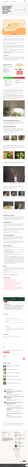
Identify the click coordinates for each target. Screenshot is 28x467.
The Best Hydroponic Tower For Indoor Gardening (12, 376)
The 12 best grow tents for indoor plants (21, 446)
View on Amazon (19, 71)
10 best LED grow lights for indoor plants (9, 289)
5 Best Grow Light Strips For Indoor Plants (9, 280)
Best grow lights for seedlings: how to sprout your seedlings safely (13, 287)
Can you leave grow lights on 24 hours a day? (13, 212)
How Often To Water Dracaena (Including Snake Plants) (13, 372)
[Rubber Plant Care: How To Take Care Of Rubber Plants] (4, 366)
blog (24, 9)
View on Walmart (19, 73)
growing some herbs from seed (9, 146)
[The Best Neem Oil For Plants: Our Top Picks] (16, 435)
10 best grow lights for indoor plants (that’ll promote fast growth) (21, 439)
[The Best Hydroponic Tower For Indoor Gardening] (4, 376)
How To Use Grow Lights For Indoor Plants (9, 279)
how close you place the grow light (14, 232)
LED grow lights (11, 239)
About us (9, 433)
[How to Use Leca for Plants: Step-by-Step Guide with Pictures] (4, 379)
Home (22, 9)
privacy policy (24, 465)
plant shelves (22, 96)
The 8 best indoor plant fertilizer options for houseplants (21, 443)
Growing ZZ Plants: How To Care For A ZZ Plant (12, 369)
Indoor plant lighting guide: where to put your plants (11, 284)
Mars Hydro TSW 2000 (7, 267)
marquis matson (6, 36)
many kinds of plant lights (9, 93)
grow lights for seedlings (10, 147)
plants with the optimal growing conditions (12, 217)
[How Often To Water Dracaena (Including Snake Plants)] (4, 373)
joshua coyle (7, 326)
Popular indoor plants (17, 451)
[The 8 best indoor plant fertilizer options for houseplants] (16, 442)
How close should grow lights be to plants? (10, 285)
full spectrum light (12, 97)
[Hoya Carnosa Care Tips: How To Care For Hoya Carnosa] (4, 383)
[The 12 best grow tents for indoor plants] (16, 446)
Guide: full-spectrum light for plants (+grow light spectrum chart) (13, 288)
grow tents (18, 96)
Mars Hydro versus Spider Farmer (7, 275)
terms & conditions (22, 464)
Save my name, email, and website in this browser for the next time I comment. (13, 350)
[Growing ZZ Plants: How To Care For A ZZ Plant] (4, 369)
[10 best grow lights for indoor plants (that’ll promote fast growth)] (16, 438)
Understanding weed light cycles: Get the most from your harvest (13, 283)
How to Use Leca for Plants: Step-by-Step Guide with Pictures (14, 379)
